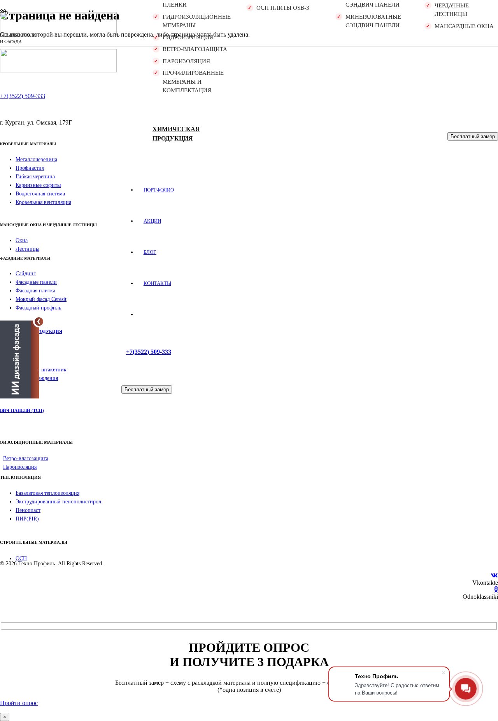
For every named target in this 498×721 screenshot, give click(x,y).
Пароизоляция (186, 61)
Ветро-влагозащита (195, 49)
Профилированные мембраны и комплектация (193, 81)
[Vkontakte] (494, 575)
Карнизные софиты (38, 185)
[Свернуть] (39, 321)
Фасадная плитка (35, 291)
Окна (22, 240)
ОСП (21, 558)
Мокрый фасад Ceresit (41, 299)
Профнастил (30, 168)
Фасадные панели (36, 282)
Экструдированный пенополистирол (58, 502)
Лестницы (27, 249)
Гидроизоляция (188, 37)
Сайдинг (26, 273)
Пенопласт (28, 510)
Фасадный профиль (38, 308)
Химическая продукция (176, 134)
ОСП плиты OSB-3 (282, 8)
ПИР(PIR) (27, 519)
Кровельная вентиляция (43, 202)
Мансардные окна (464, 26)
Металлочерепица (36, 159)
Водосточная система (40, 194)
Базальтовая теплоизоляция (47, 493)
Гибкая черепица (35, 176)
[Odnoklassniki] (496, 589)
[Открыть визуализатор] (19, 360)
